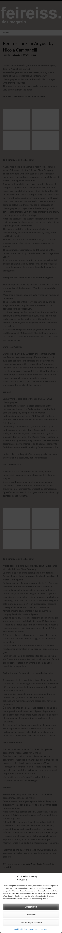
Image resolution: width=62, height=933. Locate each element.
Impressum (44, 929)
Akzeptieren (31, 907)
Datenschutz (33, 929)
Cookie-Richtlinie (20, 929)
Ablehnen (31, 915)
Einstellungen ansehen (31, 923)
